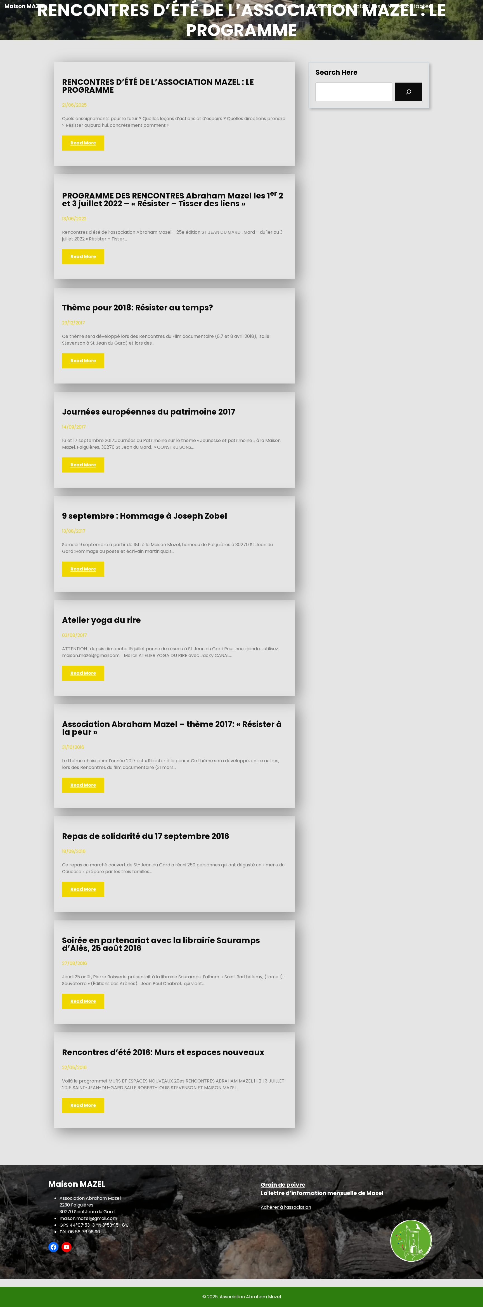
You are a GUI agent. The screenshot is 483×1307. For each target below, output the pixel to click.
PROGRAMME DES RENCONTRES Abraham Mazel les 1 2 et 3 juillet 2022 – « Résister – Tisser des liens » (172, 199)
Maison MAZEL (24, 6)
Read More (83, 143)
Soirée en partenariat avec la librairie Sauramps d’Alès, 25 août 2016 (161, 944)
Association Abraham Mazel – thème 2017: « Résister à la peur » (172, 728)
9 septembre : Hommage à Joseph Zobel (144, 516)
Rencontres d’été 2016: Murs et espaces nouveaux (163, 1052)
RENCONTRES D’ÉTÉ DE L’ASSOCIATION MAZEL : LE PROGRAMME (158, 86)
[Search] (408, 92)
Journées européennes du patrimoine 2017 (148, 412)
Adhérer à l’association (286, 1207)
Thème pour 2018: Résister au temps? (137, 308)
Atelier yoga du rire (101, 620)
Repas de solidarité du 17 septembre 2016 (145, 836)
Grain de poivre (283, 1185)
